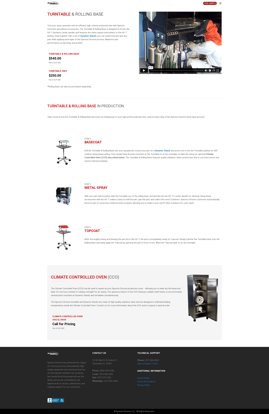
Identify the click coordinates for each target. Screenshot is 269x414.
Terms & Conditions (146, 381)
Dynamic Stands (88, 36)
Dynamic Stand (162, 150)
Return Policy (143, 378)
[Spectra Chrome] (52, 3)
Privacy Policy (143, 385)
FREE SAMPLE (210, 3)
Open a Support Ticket (147, 363)
